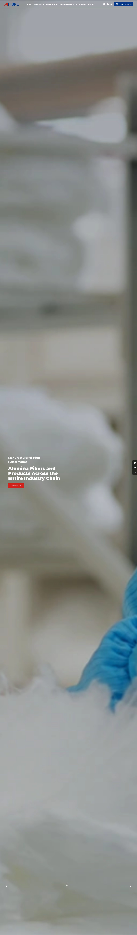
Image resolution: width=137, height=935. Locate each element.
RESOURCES (81, 4)
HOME (29, 4)
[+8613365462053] (134, 462)
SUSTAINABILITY (66, 4)
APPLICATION (51, 4)
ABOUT (91, 4)
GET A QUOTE (126, 4)
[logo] (11, 4)
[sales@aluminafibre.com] (134, 467)
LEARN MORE (16, 485)
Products (39, 4)
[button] (6, 885)
